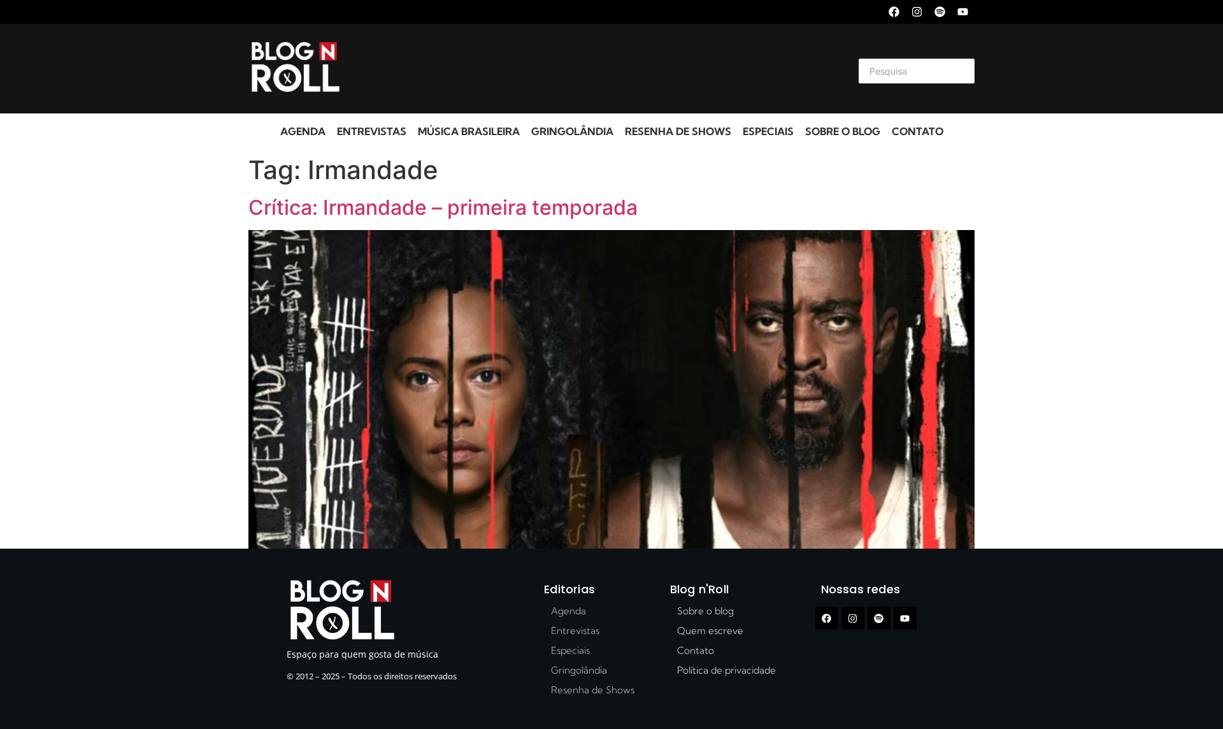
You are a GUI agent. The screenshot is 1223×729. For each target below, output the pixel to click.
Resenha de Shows (678, 131)
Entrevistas (371, 131)
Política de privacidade (726, 670)
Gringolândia (572, 131)
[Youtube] (962, 11)
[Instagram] (917, 11)
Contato (917, 131)
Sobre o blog (842, 131)
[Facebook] (894, 11)
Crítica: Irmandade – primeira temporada (443, 207)
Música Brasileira (469, 131)
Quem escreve (710, 630)
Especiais (768, 131)
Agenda (302, 131)
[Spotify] (939, 11)
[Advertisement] (596, 68)
